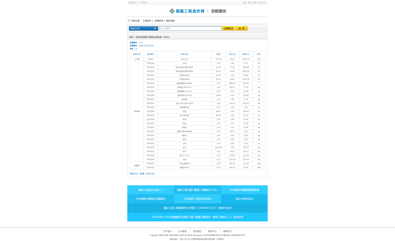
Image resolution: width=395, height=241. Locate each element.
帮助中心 (212, 231)
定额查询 (159, 20)
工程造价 (143, 2)
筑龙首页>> (133, 2)
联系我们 (197, 231)
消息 (244, 2)
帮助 (255, 2)
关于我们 (167, 231)
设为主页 (261, 2)
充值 (250, 2)
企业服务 (182, 231)
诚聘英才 (227, 231)
